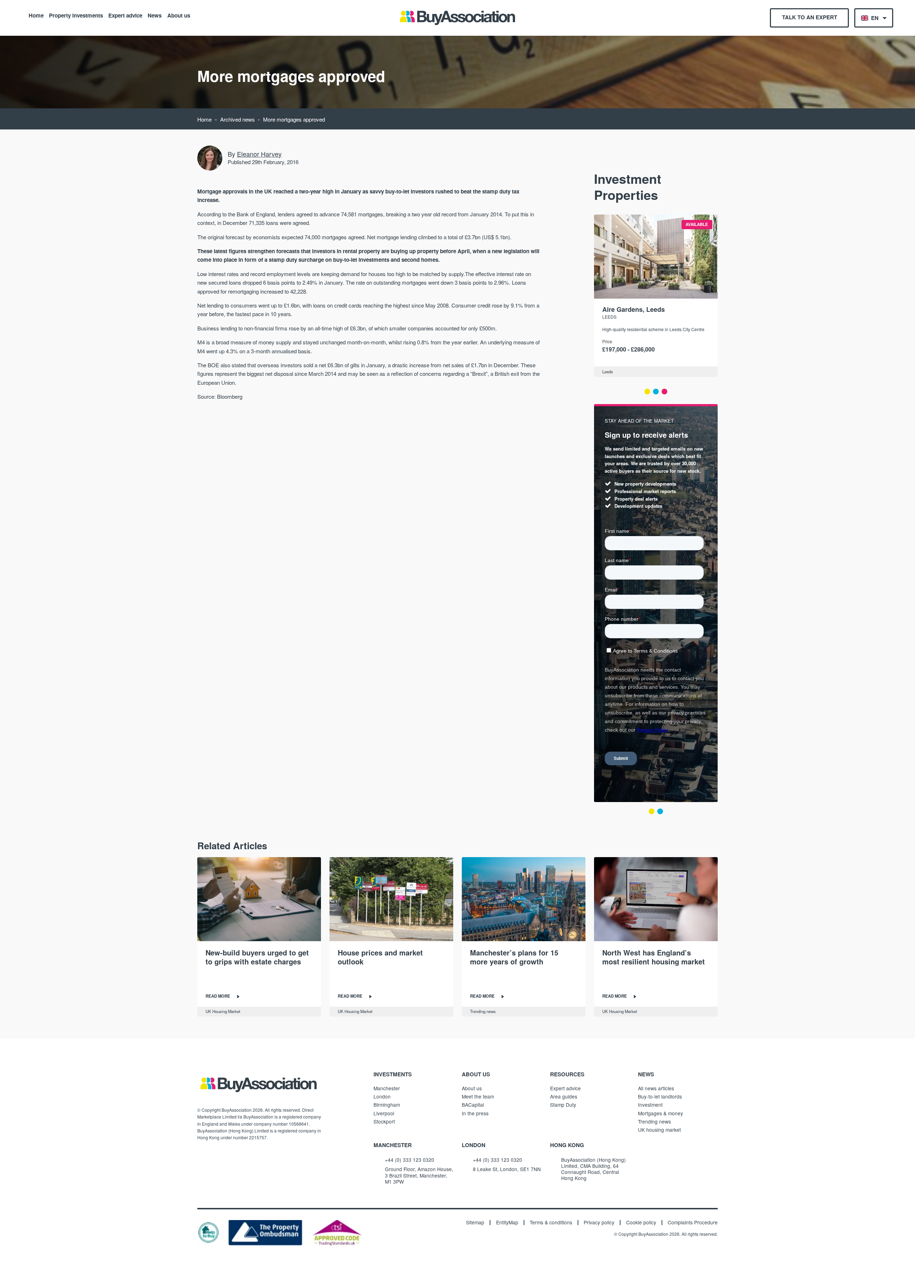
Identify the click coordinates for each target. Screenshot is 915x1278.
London (382, 1096)
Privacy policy (599, 1222)
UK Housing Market (223, 1011)
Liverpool (384, 1113)
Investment (650, 1104)
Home (36, 15)
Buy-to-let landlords (660, 1096)
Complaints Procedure (693, 1222)
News (155, 15)
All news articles (656, 1088)
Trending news (483, 1011)
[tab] (647, 391)
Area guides (563, 1096)
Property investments (76, 15)
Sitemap (475, 1222)
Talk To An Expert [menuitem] (809, 17)
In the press (475, 1113)
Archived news (237, 119)
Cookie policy (641, 1222)
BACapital (473, 1104)
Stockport (384, 1121)
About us (178, 15)
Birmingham (387, 1104)
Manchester (387, 1088)
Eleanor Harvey (259, 153)
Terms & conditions (551, 1222)
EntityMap (507, 1222)
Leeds (609, 317)
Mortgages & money (660, 1113)
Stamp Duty (563, 1104)
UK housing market (659, 1129)
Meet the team (478, 1096)
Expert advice (125, 15)
